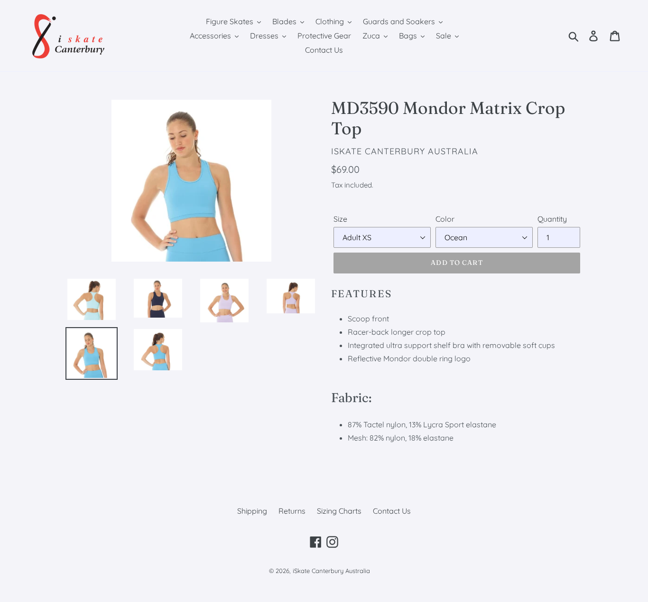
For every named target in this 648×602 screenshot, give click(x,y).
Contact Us (392, 511)
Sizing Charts (339, 511)
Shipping (252, 511)
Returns (291, 511)
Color (444, 219)
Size (340, 219)
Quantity (552, 219)
